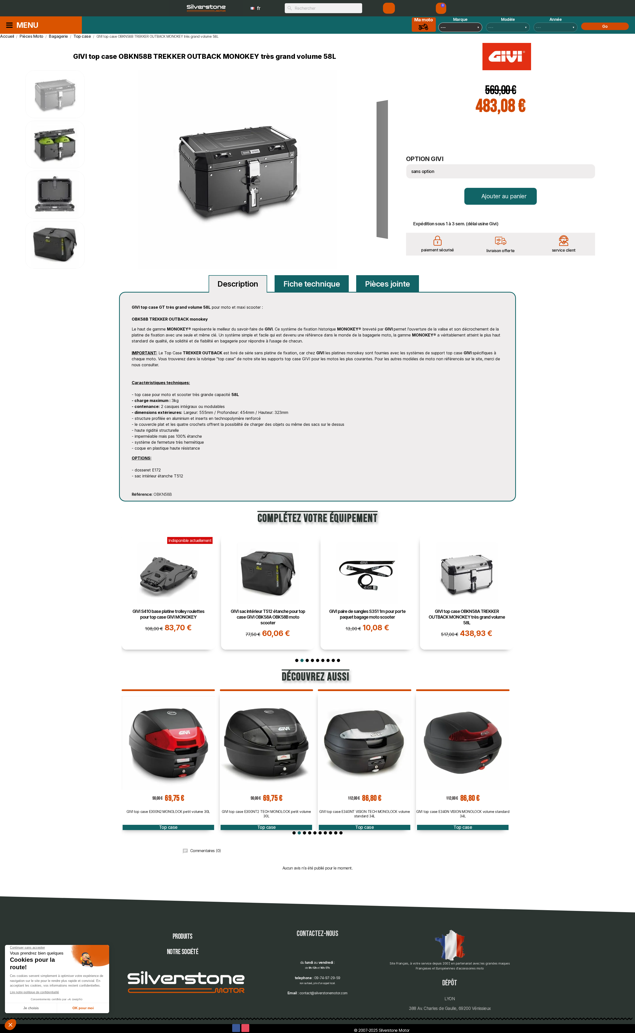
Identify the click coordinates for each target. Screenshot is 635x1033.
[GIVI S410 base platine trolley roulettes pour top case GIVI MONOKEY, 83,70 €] (168, 592)
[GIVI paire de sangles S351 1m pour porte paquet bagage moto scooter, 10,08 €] (367, 592)
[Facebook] (236, 1028)
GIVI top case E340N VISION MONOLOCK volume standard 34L (462, 813)
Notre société (182, 952)
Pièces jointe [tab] (387, 283)
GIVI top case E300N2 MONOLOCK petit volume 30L (168, 811)
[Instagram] (245, 1028)
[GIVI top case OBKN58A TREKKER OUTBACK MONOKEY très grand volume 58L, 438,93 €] (466, 592)
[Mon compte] (389, 8)
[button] (441, 8)
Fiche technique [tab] (312, 283)
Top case (168, 827)
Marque (460, 19)
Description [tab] (238, 283)
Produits (182, 936)
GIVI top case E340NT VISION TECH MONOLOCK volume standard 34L (364, 813)
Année (555, 19)
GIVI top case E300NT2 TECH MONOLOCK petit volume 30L (266, 813)
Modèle (508, 19)
